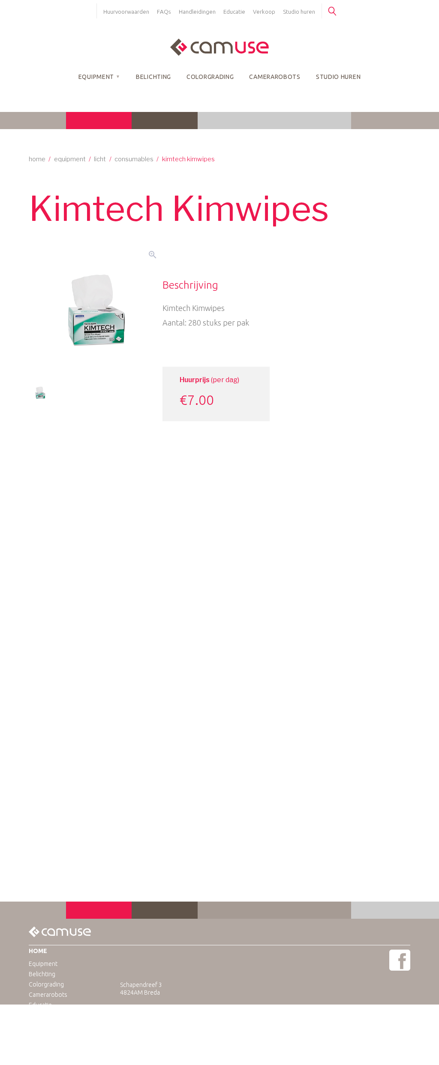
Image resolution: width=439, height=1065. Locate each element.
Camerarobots (274, 76)
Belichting (153, 76)
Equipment (96, 76)
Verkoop (264, 12)
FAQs (164, 12)
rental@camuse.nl (162, 1015)
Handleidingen (197, 12)
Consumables (133, 159)
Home (37, 159)
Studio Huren (338, 76)
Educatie (234, 12)
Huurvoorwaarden (126, 12)
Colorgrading (210, 76)
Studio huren (299, 12)
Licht (100, 159)
